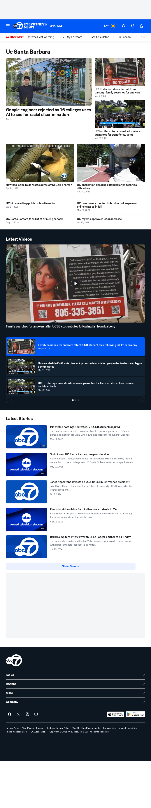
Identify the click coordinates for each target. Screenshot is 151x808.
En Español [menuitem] (124, 37)
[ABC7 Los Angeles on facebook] (9, 714)
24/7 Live (56, 26)
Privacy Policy (12, 728)
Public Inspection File (16, 732)
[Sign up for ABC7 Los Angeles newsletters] (36, 714)
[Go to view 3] (78, 400)
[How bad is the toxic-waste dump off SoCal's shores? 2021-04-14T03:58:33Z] (40, 163)
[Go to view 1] (73, 400)
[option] (16, 37)
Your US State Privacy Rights (86, 728)
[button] (8, 25)
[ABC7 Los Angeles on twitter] (18, 714)
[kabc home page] (14, 660)
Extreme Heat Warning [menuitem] (40, 37)
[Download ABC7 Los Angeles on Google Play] (135, 714)
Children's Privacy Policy (57, 728)
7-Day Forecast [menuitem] (72, 37)
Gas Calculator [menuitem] (100, 37)
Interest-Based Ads (128, 728)
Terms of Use (109, 728)
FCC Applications (38, 732)
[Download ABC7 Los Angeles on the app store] (115, 714)
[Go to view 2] (75, 400)
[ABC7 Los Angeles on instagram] (27, 714)
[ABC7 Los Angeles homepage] (30, 26)
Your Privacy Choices (32, 728)
